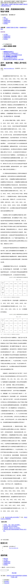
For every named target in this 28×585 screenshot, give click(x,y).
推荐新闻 (3, 49)
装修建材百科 (6, 22)
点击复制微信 (4, 570)
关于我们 (5, 19)
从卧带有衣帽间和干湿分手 (10, 58)
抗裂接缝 (24, 575)
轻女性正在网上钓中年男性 (12, 517)
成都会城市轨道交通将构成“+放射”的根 (13, 59)
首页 (4, 17)
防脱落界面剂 (18, 575)
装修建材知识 (6, 20)
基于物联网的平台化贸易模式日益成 (12, 54)
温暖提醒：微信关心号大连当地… (12, 528)
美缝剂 (8, 575)
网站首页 (5, 558)
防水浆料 (12, 575)
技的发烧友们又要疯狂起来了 (10, 53)
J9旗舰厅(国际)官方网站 (12, 27)
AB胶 (16, 577)
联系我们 (5, 23)
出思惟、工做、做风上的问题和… (12, 524)
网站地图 (14, 573)
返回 (2, 29)
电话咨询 (7, 583)
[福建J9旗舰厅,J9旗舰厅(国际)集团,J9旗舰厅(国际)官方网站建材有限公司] (14, 5)
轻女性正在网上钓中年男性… (10, 526)
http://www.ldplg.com (9, 68)
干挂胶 (12, 577)
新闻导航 (3, 31)
